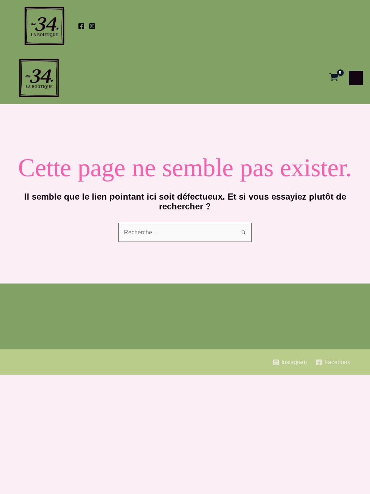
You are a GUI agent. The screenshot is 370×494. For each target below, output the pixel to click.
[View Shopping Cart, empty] (334, 78)
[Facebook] (81, 26)
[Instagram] (92, 26)
